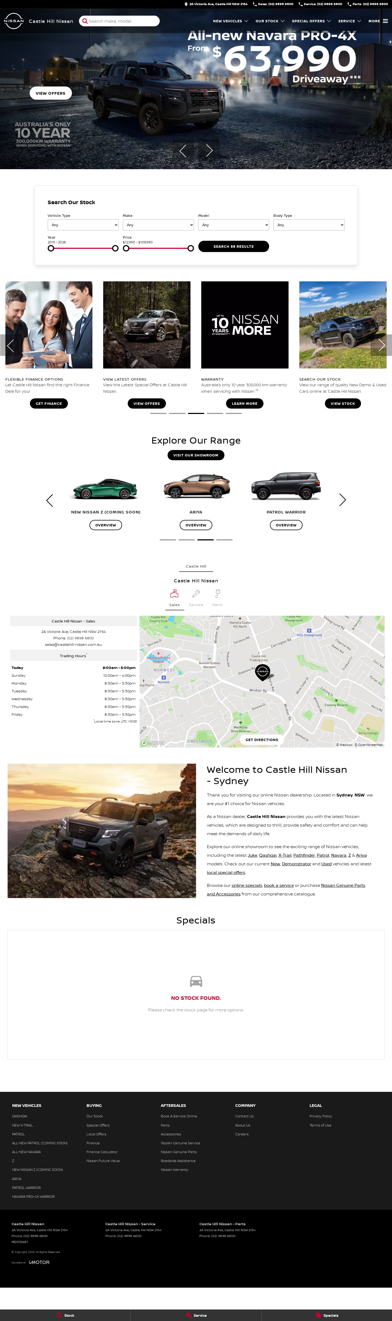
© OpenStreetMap (369, 744)
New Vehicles (227, 21)
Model (203, 215)
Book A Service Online (179, 1116)
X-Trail (285, 855)
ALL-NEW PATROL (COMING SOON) (40, 1143)
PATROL (18, 1134)
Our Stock (267, 21)
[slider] (51, 248)
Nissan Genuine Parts (179, 1151)
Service (346, 21)
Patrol (323, 855)
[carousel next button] (209, 150)
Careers (242, 1134)
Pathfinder (304, 855)
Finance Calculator (102, 1151)
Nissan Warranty (174, 1169)
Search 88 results (234, 246)
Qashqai (268, 855)
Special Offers (308, 21)
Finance (93, 1143)
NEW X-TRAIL (22, 1125)
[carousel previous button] (183, 150)
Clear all (334, 203)
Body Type (282, 215)
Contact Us (244, 1116)
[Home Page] (13, 21)
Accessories (171, 1134)
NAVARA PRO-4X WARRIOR (33, 1196)
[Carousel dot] (158, 413)
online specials (247, 885)
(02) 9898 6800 (80, 637)
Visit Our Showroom (196, 455)
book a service (279, 885)
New (275, 864)
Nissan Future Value (103, 1160)
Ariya (361, 855)
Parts (165, 1125)
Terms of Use (320, 1125)
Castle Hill (196, 566)
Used (326, 864)
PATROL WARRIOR (26, 1187)
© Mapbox (344, 744)
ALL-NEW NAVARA (26, 1151)
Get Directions (262, 739)
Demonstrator (296, 864)
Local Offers (96, 1134)
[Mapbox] (154, 743)
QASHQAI (19, 1116)
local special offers (226, 872)
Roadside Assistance (178, 1160)
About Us (242, 1125)
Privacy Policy (321, 1116)
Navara (338, 855)
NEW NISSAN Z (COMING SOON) (37, 1169)
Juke (252, 855)
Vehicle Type (59, 215)
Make (128, 215)
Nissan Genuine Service (180, 1143)
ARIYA (16, 1178)
